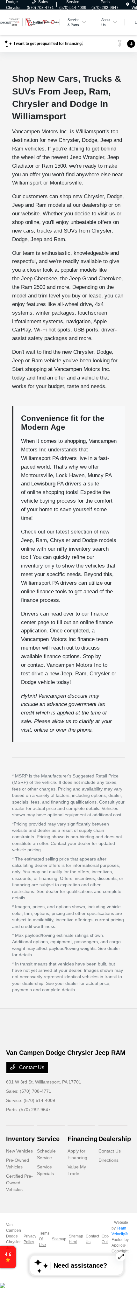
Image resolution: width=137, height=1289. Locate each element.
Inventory (20, 1138)
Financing (82, 1138)
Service (48, 1138)
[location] (127, 5)
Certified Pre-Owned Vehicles (19, 1183)
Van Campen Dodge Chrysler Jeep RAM (13, 1239)
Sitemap (59, 1239)
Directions (108, 1160)
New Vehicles (19, 1150)
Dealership (114, 1138)
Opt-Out (105, 1239)
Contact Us (31, 1067)
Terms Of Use (44, 1239)
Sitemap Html (76, 1239)
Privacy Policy (30, 1239)
